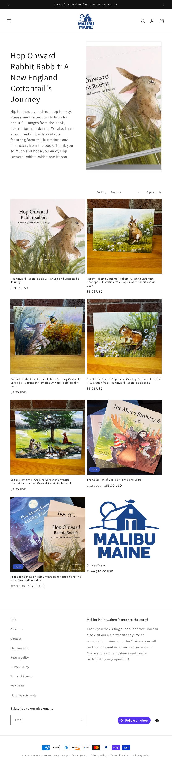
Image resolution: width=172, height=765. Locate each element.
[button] (8, 21)
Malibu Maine (38, 755)
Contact (15, 639)
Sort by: (101, 192)
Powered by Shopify (57, 755)
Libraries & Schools (23, 695)
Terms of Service (21, 676)
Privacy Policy (19, 667)
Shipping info (19, 648)
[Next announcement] (163, 4)
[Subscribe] (81, 720)
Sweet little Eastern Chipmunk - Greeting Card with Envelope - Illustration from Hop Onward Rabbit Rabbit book (124, 380)
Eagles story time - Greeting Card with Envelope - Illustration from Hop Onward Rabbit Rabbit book (41, 481)
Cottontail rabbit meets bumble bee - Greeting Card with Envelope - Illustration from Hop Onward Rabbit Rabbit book (45, 382)
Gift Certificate (96, 565)
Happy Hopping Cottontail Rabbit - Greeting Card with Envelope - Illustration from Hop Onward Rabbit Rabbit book (121, 282)
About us (16, 629)
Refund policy (79, 755)
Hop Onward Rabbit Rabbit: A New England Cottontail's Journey (44, 280)
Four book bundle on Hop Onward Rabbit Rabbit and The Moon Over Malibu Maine (45, 578)
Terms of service (119, 755)
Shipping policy (141, 755)
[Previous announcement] (8, 4)
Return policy (19, 657)
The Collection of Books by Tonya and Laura (114, 479)
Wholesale (17, 686)
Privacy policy (98, 755)
